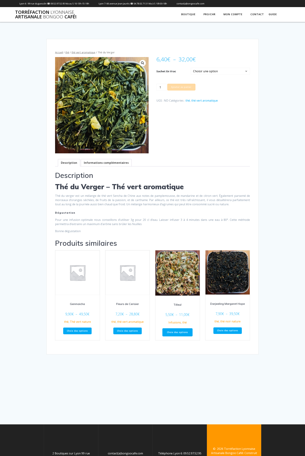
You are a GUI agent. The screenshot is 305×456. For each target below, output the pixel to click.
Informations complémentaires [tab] (106, 163)
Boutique (188, 14)
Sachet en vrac (166, 71)
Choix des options (77, 330)
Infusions (174, 322)
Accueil (59, 52)
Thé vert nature (80, 322)
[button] (142, 63)
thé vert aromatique (83, 52)
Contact (257, 14)
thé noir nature (230, 321)
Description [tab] (69, 163)
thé (67, 52)
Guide (273, 14)
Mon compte (233, 14)
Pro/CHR (210, 14)
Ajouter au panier (181, 87)
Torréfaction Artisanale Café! (46, 14)
